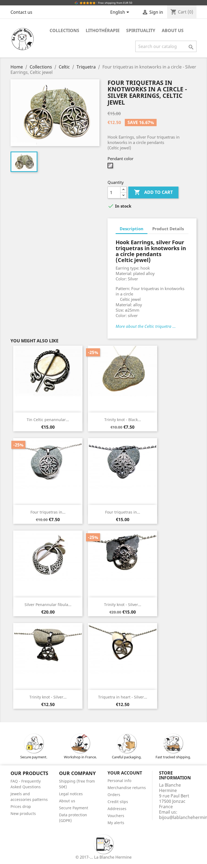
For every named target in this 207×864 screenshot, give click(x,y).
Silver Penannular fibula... (48, 604)
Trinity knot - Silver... (122, 604)
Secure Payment (73, 807)
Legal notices (71, 793)
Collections (64, 30)
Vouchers (116, 815)
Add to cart (153, 192)
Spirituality (140, 30)
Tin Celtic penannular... (48, 419)
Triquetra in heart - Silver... (122, 697)
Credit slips (118, 801)
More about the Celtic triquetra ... (146, 326)
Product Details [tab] (168, 228)
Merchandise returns (127, 787)
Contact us (21, 12)
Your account (125, 773)
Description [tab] (131, 228)
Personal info (119, 780)
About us (173, 30)
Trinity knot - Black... (122, 419)
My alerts (116, 822)
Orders (114, 794)
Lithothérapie (103, 30)
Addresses (117, 808)
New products (23, 813)
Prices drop (21, 806)
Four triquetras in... (47, 512)
